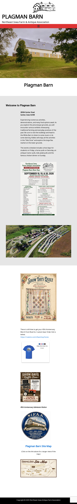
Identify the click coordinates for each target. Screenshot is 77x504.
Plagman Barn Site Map (38, 446)
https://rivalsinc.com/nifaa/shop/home (34, 337)
